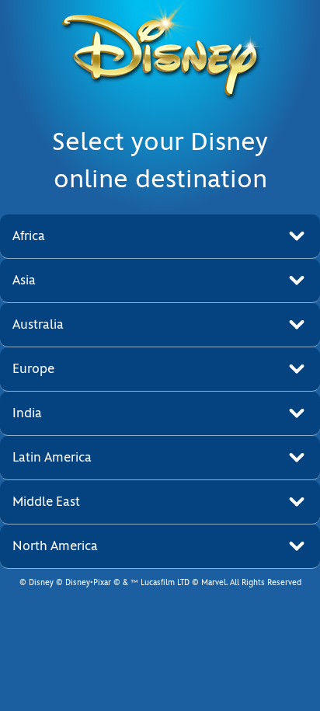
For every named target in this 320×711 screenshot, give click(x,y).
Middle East (46, 501)
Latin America (52, 457)
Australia (38, 324)
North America (55, 545)
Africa (28, 235)
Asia (24, 280)
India (27, 413)
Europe (33, 368)
